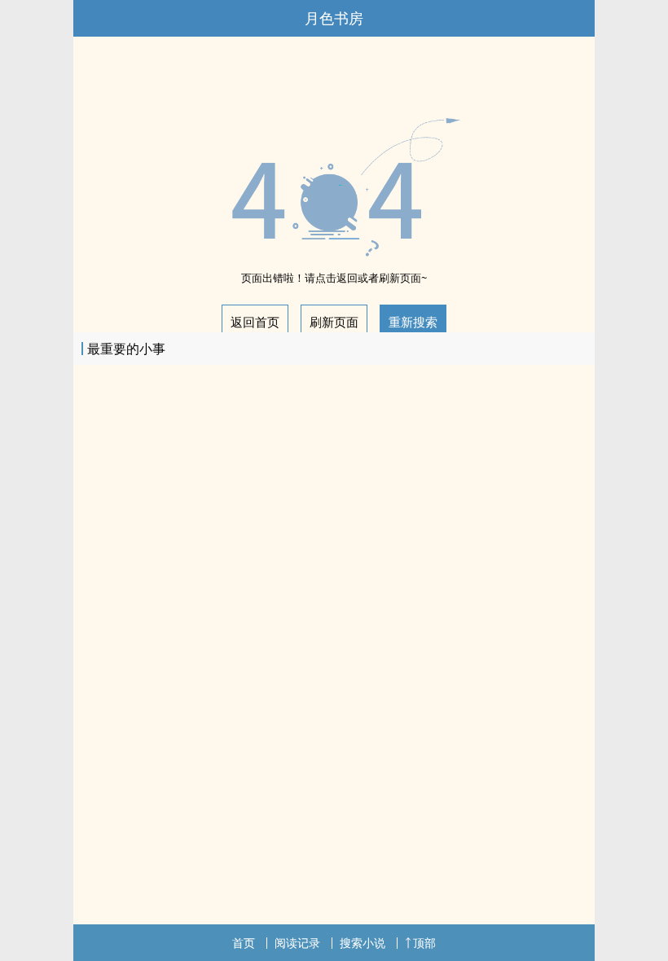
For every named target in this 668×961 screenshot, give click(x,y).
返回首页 (255, 322)
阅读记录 (297, 942)
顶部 (424, 942)
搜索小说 (362, 942)
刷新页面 (334, 322)
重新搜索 (413, 322)
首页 (243, 942)
